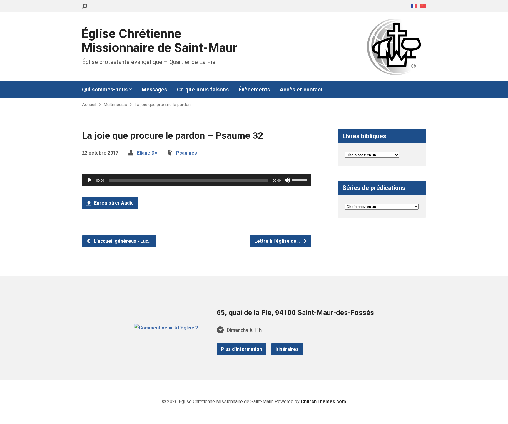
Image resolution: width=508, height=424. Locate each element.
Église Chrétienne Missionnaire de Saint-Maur (159, 40)
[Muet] (287, 180)
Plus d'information (241, 349)
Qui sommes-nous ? (107, 89)
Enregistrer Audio (113, 203)
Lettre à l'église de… (277, 241)
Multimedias (115, 104)
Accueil (89, 104)
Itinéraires (287, 349)
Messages (154, 89)
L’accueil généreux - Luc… (122, 241)
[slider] (300, 179)
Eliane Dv (147, 153)
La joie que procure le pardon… (163, 104)
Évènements (254, 89)
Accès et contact (301, 89)
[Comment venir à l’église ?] (166, 328)
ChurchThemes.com (323, 401)
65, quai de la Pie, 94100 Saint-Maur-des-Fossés (295, 313)
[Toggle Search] (84, 6)
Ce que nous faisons (203, 89)
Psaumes (186, 153)
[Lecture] (90, 180)
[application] (196, 180)
